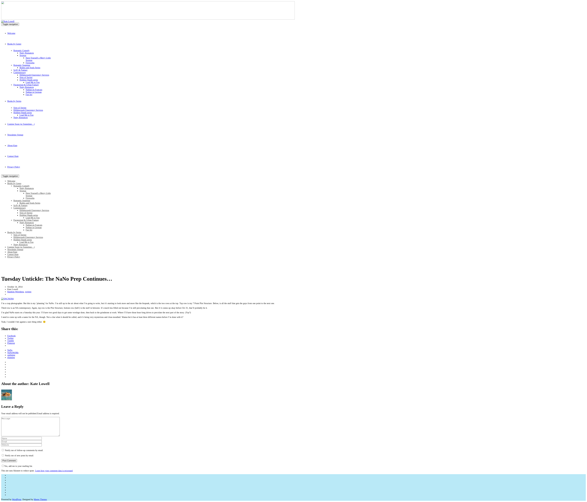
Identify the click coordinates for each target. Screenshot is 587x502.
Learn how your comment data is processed (54, 471)
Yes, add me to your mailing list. (18, 466)
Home (3, 271)
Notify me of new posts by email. (19, 455)
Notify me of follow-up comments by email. (24, 450)
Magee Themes (40, 499)
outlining (11, 355)
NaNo (9, 350)
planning (11, 357)
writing (28, 292)
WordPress (16, 499)
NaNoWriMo (12, 352)
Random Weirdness (15, 292)
